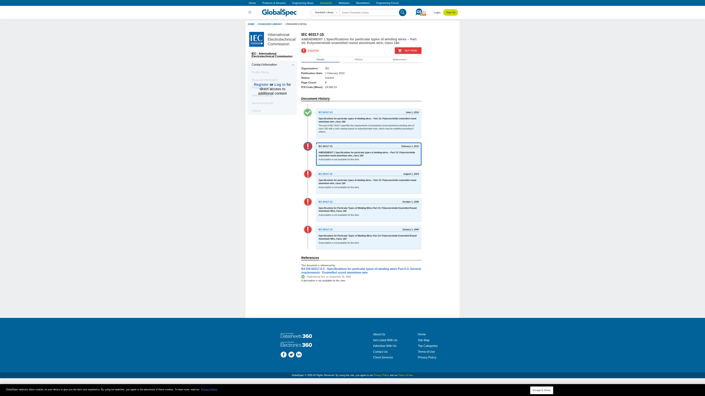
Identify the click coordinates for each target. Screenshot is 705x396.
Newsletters (363, 2)
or (269, 84)
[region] (352, 390)
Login (437, 12)
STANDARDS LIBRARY (270, 24)
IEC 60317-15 (325, 112)
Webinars (344, 2)
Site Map (423, 340)
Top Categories (428, 345)
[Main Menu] (250, 12)
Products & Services (274, 2)
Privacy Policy (427, 357)
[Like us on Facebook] (284, 355)
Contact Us (380, 351)
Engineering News (302, 2)
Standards (326, 2)
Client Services (383, 357)
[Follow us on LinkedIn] (299, 355)
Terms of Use (426, 351)
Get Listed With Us (385, 340)
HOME (251, 24)
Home (252, 2)
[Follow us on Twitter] (291, 355)
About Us (379, 334)
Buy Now (411, 50)
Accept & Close (541, 390)
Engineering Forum (387, 2)
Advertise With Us (384, 345)
